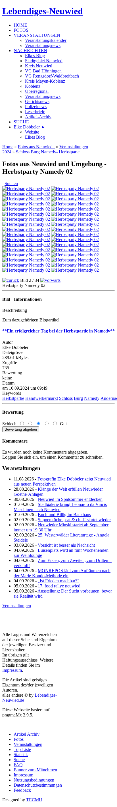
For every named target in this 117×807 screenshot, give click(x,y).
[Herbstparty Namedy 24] (75, 244)
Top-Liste (22, 749)
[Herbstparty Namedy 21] (26, 239)
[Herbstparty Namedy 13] (26, 219)
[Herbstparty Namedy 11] (75, 209)
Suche (19, 759)
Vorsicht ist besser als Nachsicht (66, 545)
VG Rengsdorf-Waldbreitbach (52, 76)
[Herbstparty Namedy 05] (26, 198)
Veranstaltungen (16, 605)
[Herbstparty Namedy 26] (75, 249)
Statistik (21, 754)
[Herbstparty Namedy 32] (75, 265)
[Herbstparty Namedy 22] (75, 239)
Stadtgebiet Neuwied (43, 60)
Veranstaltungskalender (45, 40)
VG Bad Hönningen (43, 70)
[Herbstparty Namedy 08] (75, 203)
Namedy (91, 398)
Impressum (12, 670)
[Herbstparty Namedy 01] (26, 188)
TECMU (34, 799)
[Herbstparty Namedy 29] (26, 259)
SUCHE (21, 121)
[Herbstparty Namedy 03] (26, 193)
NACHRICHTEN (30, 50)
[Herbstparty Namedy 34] (75, 270)
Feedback (22, 790)
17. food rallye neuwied (59, 585)
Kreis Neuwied (38, 65)
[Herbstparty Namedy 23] (26, 244)
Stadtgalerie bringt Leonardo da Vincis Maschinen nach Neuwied (60, 507)
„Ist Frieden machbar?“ (58, 580)
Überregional (37, 91)
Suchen (11, 183)
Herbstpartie (13, 398)
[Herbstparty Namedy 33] (26, 270)
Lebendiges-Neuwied (42, 11)
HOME (20, 25)
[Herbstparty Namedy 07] (26, 203)
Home (7, 146)
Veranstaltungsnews (42, 45)
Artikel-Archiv (38, 116)
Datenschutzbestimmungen (38, 785)
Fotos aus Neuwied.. (36, 146)
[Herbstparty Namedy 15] (26, 224)
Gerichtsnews (37, 101)
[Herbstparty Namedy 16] (75, 224)
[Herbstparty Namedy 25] (26, 249)
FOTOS (21, 30)
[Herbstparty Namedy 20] (75, 234)
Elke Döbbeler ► (29, 127)
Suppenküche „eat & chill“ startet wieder (74, 519)
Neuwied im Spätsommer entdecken (70, 499)
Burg (78, 398)
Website (32, 132)
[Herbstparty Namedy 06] (75, 198)
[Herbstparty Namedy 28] (75, 254)
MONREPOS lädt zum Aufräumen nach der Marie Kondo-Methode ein (62, 573)
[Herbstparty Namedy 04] (75, 193)
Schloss (66, 398)
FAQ (18, 764)
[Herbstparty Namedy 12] (75, 214)
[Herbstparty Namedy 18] (75, 229)
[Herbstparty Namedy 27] (26, 254)
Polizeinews (36, 106)
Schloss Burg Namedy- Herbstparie (48, 151)
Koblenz (32, 86)
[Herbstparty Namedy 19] (26, 234)
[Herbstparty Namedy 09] (26, 214)
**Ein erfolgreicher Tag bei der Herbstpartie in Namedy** (58, 331)
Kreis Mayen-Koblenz (45, 81)
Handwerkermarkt (41, 398)
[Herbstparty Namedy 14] (75, 219)
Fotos (19, 739)
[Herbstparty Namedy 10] (26, 209)
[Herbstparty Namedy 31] (26, 265)
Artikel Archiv (26, 734)
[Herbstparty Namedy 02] (75, 188)
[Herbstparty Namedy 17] (26, 229)
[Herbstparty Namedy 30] (75, 259)
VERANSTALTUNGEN (37, 35)
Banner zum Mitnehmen (35, 769)
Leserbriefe (35, 111)
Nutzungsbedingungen (34, 780)
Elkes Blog (35, 55)
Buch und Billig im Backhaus (64, 514)
